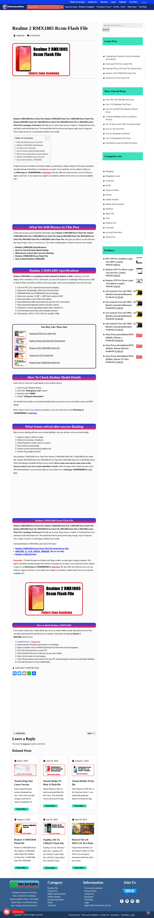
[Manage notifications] (148, 913)
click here (33, 413)
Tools (122, 7)
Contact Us (92, 2)
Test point (110, 228)
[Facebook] (122, 901)
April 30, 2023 (81, 820)
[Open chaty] (6, 912)
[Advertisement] (54, 99)
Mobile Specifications (115, 204)
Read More (20, 809)
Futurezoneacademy (15, 6)
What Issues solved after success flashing (32, 154)
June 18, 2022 (52, 761)
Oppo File (110, 214)
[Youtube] (132, 901)
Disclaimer (115, 915)
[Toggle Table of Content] (45, 138)
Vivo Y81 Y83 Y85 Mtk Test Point (120, 100)
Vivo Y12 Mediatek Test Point (118, 104)
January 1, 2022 (82, 761)
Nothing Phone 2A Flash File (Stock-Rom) (123, 69)
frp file (108, 185)
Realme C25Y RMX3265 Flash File (121, 73)
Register (122, 2)
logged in (26, 744)
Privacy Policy (74, 915)
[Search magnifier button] (62, 7)
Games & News (71, 7)
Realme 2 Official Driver (25, 554)
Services (104, 2)
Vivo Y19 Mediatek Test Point (118, 138)
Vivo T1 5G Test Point (115, 129)
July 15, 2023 (52, 820)
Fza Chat (133, 2)
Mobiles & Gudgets (86, 7)
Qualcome (35, 642)
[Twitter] (127, 901)
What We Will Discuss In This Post (30, 142)
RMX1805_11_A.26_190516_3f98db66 (32, 551)
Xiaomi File (110, 237)
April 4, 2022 (22, 761)
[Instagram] (137, 901)
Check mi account (77, 2)
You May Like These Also (26, 148)
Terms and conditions (90, 915)
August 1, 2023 (23, 820)
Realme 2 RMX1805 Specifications (30, 145)
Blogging (109, 171)
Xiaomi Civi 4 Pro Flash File (118, 78)
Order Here (132, 7)
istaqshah (20, 36)
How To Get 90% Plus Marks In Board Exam (122, 110)
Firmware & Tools (104, 7)
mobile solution (112, 200)
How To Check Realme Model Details (31, 151)
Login (113, 2)
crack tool (110, 181)
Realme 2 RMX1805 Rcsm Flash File (31, 157)
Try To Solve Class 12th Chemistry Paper (123, 124)
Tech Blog (143, 7)
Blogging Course (113, 176)
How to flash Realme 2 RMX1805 (29, 160)
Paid (108, 218)
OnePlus (109, 209)
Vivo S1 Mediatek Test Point (118, 134)
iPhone (109, 195)
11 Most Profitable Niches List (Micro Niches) (121, 118)
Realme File (111, 223)
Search (106, 29)
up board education (114, 232)
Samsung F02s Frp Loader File (119, 64)
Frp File (116, 7)
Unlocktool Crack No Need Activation (121, 143)
